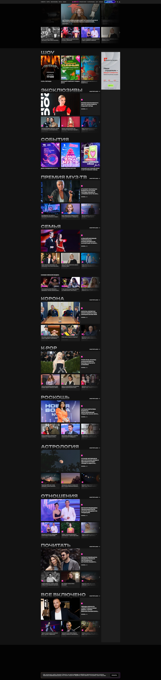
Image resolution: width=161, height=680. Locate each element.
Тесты (60, 1)
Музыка (101, 1)
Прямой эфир (82, 1)
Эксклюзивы (54, 1)
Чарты (48, 1)
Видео (64, 1)
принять (114, 675)
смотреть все (93, 91)
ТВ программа (91, 1)
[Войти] (119, 1)
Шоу (97, 1)
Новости (43, 1)
